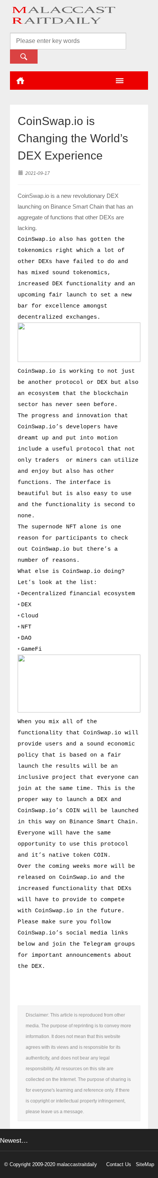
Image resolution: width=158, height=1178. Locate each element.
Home (20, 80)
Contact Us (118, 1164)
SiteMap (145, 1164)
